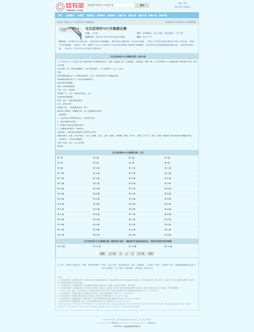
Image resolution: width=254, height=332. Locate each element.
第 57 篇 (60, 229)
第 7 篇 (131, 163)
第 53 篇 (60, 224)
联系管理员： (118, 326)
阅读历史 (186, 7)
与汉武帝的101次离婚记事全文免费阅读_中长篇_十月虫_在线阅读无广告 (88, 293)
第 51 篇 (132, 219)
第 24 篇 (167, 183)
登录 (180, 3)
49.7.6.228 (158, 304)
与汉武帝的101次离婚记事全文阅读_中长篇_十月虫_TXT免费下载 (85, 296)
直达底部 (169, 33)
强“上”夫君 (112, 265)
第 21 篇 (60, 183)
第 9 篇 (60, 168)
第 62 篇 (96, 235)
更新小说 (142, 15)
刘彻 (59, 90)
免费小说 (122, 15)
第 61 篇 (60, 235)
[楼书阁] (69, 7)
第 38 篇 (96, 204)
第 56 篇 (167, 224)
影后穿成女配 (124, 265)
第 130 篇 (132, 246)
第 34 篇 (96, 199)
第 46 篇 (96, 214)
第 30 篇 (96, 194)
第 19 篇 (132, 178)
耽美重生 (70, 15)
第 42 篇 (96, 209)
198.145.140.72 (146, 304)
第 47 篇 (132, 214)
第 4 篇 (167, 158)
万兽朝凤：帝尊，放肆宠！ (84, 45)
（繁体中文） (152, 323)
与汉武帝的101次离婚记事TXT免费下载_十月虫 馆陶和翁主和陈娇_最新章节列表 (91, 298)
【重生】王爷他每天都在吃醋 (158, 41)
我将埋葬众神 (73, 41)
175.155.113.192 (119, 306)
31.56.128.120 (63, 304)
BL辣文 (80, 15)
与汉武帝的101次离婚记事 (83, 22)
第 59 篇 (132, 229)
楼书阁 (59, 22)
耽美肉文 (91, 15)
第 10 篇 (96, 168)
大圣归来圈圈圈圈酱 (161, 45)
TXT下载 (179, 33)
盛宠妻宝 (140, 265)
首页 (60, 15)
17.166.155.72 (76, 304)
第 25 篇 (60, 188)
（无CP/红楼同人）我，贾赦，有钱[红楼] (117, 268)
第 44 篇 (167, 209)
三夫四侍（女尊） (153, 265)
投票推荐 (147, 33)
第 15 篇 (132, 173)
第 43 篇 (132, 209)
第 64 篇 (167, 235)
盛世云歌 (149, 45)
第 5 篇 (60, 163)
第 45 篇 (60, 214)
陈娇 (65, 90)
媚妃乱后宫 (116, 41)
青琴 (84, 265)
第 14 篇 (96, 173)
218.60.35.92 (104, 304)
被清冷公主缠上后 (73, 265)
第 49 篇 (60, 219)
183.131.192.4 (77, 306)
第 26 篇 (96, 188)
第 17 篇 (60, 178)
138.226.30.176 (104, 306)
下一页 (141, 253)
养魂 (133, 41)
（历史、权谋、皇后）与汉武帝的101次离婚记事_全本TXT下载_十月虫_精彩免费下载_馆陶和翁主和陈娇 (100, 290)
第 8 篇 (167, 163)
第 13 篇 (60, 173)
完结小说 (132, 15)
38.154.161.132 (64, 306)
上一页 (112, 253)
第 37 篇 (60, 204)
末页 (151, 253)
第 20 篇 (167, 178)
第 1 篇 (60, 158)
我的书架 (178, 7)
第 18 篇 (96, 178)
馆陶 (100, 136)
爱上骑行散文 (86, 48)
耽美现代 (111, 15)
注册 (185, 3)
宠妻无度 (183, 45)
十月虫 (94, 33)
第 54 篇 (96, 224)
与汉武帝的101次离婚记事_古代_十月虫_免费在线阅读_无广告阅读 (86, 301)
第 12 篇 (167, 168)
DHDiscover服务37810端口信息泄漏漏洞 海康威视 (115, 45)
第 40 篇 (167, 204)
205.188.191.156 (91, 304)
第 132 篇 (61, 246)
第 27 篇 (132, 188)
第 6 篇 (95, 163)
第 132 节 (147, 36)
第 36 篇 (167, 199)
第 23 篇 (132, 183)
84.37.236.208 (133, 306)
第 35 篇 (132, 199)
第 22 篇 (96, 183)
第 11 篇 (132, 168)
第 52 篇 (167, 219)
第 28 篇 (167, 188)
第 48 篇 (167, 214)
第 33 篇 (60, 199)
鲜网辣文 (101, 15)
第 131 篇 (97, 246)
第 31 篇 (132, 194)
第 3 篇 (131, 158)
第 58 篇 (96, 229)
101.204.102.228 (171, 304)
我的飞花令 (148, 268)
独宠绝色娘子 (95, 41)
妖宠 (133, 265)
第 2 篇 (95, 158)
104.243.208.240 (118, 304)
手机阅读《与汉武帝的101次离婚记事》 (181, 22)
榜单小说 (153, 15)
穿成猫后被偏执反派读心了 (185, 265)
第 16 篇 (167, 173)
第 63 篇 (132, 235)
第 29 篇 (60, 194)
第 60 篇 (167, 229)
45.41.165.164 (91, 306)
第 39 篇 (132, 204)
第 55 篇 (132, 224)
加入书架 (158, 33)
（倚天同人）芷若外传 (72, 48)
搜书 (142, 5)
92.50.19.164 (185, 304)
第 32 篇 (167, 194)
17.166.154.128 (132, 304)
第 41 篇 (60, 209)
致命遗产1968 (167, 265)
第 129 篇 (168, 246)
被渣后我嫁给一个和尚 (97, 265)
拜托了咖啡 (174, 41)
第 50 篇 (96, 219)
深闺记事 (138, 268)
